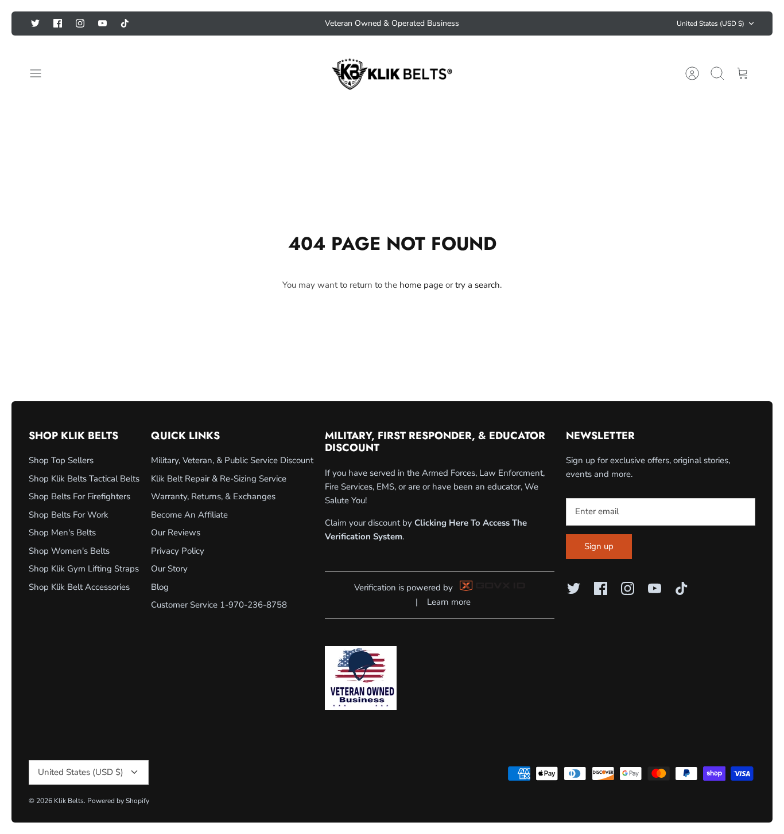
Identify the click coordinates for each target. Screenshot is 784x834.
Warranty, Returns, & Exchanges (213, 496)
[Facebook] (57, 23)
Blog (160, 587)
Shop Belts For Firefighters (79, 496)
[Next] (509, 23)
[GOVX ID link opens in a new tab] (492, 588)
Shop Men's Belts (62, 532)
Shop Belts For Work (68, 514)
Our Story (169, 568)
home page (421, 285)
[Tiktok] (125, 23)
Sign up (599, 546)
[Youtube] (102, 23)
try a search (477, 285)
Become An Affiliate (189, 514)
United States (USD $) (710, 23)
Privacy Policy (177, 551)
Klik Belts (69, 800)
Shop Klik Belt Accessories (79, 587)
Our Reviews (175, 532)
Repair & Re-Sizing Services (392, 27)
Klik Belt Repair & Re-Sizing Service (218, 478)
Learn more (449, 602)
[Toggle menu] (41, 73)
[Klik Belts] (392, 73)
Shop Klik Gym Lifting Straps (84, 568)
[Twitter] (35, 23)
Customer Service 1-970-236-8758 (219, 604)
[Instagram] (80, 23)
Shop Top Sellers (61, 460)
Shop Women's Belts (69, 551)
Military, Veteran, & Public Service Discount (232, 460)
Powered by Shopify (118, 800)
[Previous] (275, 23)
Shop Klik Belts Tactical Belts (84, 478)
